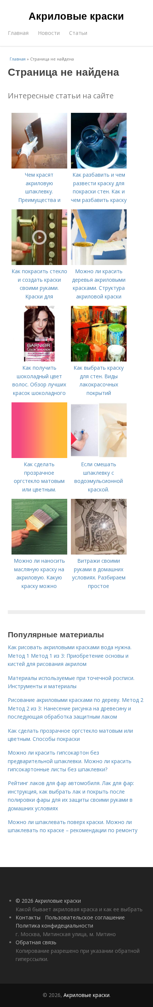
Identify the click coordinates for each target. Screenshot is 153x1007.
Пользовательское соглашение (85, 917)
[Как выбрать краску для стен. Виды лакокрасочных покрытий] (99, 359)
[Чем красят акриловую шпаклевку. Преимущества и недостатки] (39, 166)
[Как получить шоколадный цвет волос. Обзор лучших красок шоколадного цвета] (39, 359)
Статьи (78, 32)
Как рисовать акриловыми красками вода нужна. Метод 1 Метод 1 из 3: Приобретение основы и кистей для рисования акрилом (69, 655)
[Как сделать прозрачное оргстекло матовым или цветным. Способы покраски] (39, 456)
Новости (49, 32)
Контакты (28, 917)
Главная (18, 32)
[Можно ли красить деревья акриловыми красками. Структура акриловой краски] (99, 263)
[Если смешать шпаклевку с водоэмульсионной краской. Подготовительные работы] (99, 456)
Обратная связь (36, 942)
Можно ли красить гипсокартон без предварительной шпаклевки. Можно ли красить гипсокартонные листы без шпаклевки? (69, 761)
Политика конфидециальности (54, 925)
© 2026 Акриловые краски (48, 900)
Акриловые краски (76, 16)
